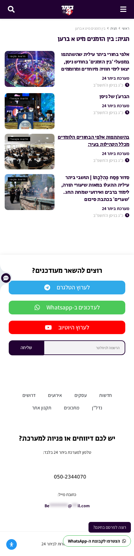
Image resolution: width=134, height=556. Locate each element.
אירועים (55, 395)
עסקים (80, 395)
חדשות (105, 395)
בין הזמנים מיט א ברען (90, 28)
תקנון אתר (41, 407)
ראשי (125, 28)
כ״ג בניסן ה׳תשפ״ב (108, 85)
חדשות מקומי (18, 56)
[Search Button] (11, 9)
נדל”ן (97, 407)
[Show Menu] (123, 9)
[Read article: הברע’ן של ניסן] (30, 111)
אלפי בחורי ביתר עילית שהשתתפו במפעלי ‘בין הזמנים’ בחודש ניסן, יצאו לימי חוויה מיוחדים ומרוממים (95, 62)
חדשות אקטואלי (19, 98)
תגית (113, 28)
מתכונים (71, 407)
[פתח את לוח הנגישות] (11, 544)
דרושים (29, 395)
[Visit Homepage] (67, 9)
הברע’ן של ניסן (114, 96)
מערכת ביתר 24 (115, 78)
